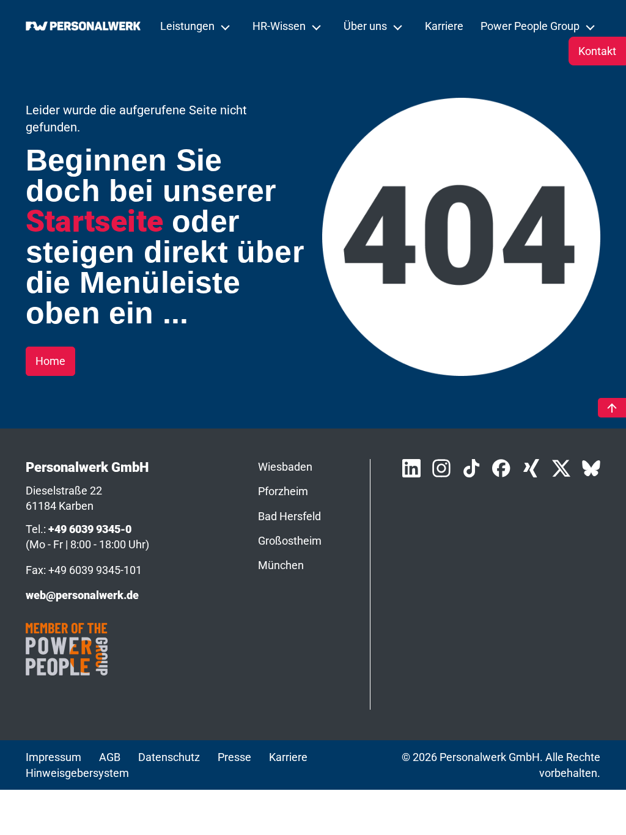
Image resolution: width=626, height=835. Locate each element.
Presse (234, 757)
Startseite (94, 221)
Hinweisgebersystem (77, 773)
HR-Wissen (280, 26)
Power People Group (531, 26)
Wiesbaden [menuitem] (285, 466)
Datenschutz (169, 757)
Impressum (53, 757)
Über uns (366, 26)
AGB (109, 757)
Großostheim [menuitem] (290, 540)
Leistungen (188, 26)
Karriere (444, 26)
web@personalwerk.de (82, 595)
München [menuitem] (281, 565)
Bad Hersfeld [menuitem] (289, 516)
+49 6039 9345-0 (89, 529)
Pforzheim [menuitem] (283, 491)
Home (50, 361)
